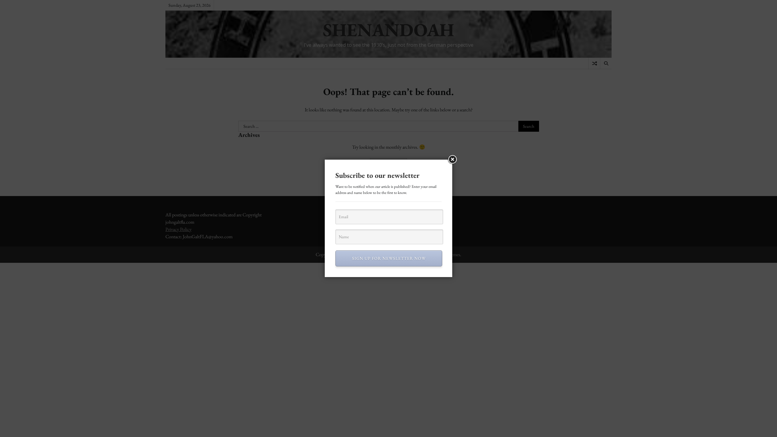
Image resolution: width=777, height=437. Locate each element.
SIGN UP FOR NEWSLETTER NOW (389, 258)
